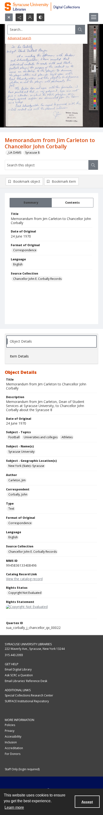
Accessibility (13, 736)
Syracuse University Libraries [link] (28, 644)
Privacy (9, 731)
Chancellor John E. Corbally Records (37, 279)
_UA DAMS (14, 152)
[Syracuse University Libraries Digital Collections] (51, 6)
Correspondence (24, 250)
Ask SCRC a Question (19, 675)
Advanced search (19, 38)
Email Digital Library (18, 669)
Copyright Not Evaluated (24, 593)
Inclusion (11, 742)
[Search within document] (93, 165)
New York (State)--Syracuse (26, 466)
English (18, 264)
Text (11, 509)
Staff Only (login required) (22, 769)
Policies (10, 725)
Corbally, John (17, 494)
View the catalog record (24, 579)
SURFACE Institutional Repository (27, 701)
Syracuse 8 (32, 152)
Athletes (67, 437)
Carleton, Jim (17, 480)
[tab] (31, 202)
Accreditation (14, 748)
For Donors (12, 754)
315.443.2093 (14, 655)
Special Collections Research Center (29, 695)
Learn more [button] (14, 807)
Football (14, 437)
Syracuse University (21, 452)
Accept (87, 802)
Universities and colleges (40, 437)
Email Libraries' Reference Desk (26, 681)
